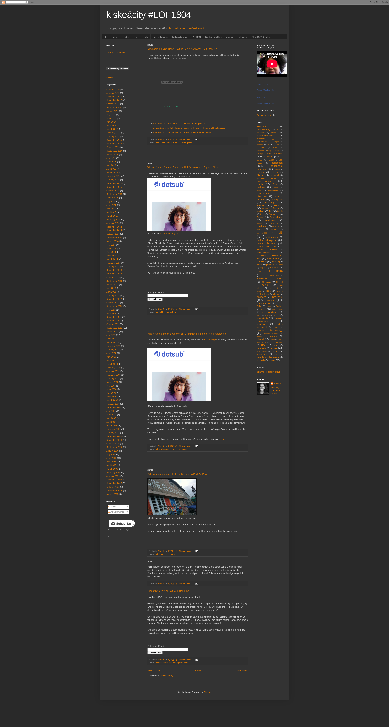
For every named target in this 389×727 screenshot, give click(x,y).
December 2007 (114, 407)
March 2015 (112, 216)
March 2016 (112, 172)
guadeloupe (262, 226)
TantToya (260, 330)
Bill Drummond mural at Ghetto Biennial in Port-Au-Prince (178, 474)
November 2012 (114, 299)
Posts (113, 506)
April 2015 (111, 212)
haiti (168, 142)
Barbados (260, 151)
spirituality (261, 324)
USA (263, 345)
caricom (277, 169)
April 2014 (111, 255)
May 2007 (111, 418)
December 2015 (114, 183)
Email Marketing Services (117, 530)
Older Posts (241, 670)
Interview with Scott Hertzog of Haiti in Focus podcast (179, 123)
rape (281, 309)
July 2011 (110, 335)
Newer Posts (154, 670)
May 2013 (111, 288)
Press (136, 37)
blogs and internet (270, 153)
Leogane (263, 268)
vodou (274, 351)
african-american (265, 135)
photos (276, 294)
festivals (261, 211)
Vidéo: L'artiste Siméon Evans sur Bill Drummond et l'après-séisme (183, 167)
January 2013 (113, 295)
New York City (274, 288)
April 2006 (111, 465)
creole (260, 184)
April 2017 (111, 125)
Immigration (273, 258)
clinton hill (274, 175)
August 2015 (112, 198)
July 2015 (111, 201)
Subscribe (242, 37)
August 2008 (112, 382)
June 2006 (111, 458)
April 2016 (111, 169)
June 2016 (111, 161)
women (271, 360)
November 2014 (114, 230)
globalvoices (270, 220)
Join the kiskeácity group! (269, 372)
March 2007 (112, 425)
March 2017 (112, 129)
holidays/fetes (263, 252)
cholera (275, 172)
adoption (260, 133)
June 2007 (111, 414)
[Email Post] (196, 139)
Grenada (274, 223)
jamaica (270, 264)
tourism (273, 336)
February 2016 (113, 176)
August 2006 (112, 451)
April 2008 (111, 396)
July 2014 (111, 245)
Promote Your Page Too (265, 90)
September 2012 (114, 306)
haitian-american (266, 246)
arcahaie (260, 145)
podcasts (182, 142)
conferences (264, 181)
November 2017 (114, 100)
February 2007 (113, 429)
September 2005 (114, 490)
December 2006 (114, 436)
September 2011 (114, 328)
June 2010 (111, 353)
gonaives (260, 223)
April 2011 (111, 338)
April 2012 (111, 313)
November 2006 (114, 440)
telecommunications (271, 333)
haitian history (266, 243)
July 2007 (111, 411)
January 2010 (113, 371)
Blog (106, 37)
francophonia (276, 217)
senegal (268, 315)
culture (261, 187)
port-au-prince (170, 312)
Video (115, 37)
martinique (262, 278)
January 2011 (112, 349)
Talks (145, 37)
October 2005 (113, 487)
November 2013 (114, 273)
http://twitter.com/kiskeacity (187, 28)
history (273, 249)
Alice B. (278, 383)
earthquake (160, 142)
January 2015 (113, 223)
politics (190, 142)
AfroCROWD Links (261, 37)
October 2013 (113, 277)
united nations (276, 342)
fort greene (274, 214)
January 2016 (113, 179)
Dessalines (273, 190)
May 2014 (111, 252)
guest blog (276, 226)
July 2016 (111, 158)
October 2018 (113, 89)
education (261, 205)
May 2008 (111, 393)
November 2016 (114, 143)
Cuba (275, 184)
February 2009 (113, 375)
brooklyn (268, 156)
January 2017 (113, 136)
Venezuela (261, 348)
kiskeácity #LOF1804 (148, 15)
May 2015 (111, 208)
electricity (265, 208)
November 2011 (114, 320)
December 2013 (114, 270)
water (276, 354)
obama (280, 291)
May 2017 (111, 122)
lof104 (259, 271)
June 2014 (111, 248)
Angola (276, 142)
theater (259, 336)
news (259, 291)
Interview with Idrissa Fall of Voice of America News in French (183, 132)
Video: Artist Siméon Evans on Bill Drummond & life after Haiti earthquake (187, 333)
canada (270, 160)
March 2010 (112, 364)
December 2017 (114, 96)
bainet (275, 148)
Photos (125, 37)
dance (259, 190)
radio (273, 309)
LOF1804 (276, 271)
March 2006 (112, 469)
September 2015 (114, 194)
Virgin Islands (262, 351)
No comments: (186, 139)
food (262, 214)
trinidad (260, 339)
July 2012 (111, 310)
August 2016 (112, 154)
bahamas (261, 148)
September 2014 (114, 237)
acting (277, 130)
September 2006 (114, 447)
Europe (276, 208)
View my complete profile (275, 390)
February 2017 (113, 133)
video (274, 348)
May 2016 (111, 165)
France (260, 217)
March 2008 (112, 400)
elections (278, 205)
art (157, 312)
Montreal (279, 282)
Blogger (207, 692)
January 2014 (113, 266)
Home (198, 670)
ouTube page (209, 339)
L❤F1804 (196, 37)
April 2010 (111, 360)
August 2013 (112, 284)
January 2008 (113, 404)
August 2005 (112, 494)
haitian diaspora (266, 240)
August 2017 (112, 111)
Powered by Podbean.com (171, 106)
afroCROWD (261, 97)
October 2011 (112, 324)
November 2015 (114, 187)
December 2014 (114, 227)
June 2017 (111, 118)
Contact (229, 37)
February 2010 (113, 367)
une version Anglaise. (170, 233)
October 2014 (113, 234)
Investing (276, 262)
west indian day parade (268, 357)
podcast (261, 297)
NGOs (268, 291)
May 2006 (111, 461)
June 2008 (111, 389)
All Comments (117, 512)
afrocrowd (261, 139)
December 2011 (114, 317)
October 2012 (113, 302)
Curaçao (276, 187)
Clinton (260, 175)
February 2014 (113, 263)
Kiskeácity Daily (179, 37)
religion (259, 315)
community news (266, 178)
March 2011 (112, 342)
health (260, 249)
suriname (275, 327)
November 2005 (114, 483)
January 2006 (113, 476)
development (263, 193)
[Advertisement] (197, 153)
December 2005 (114, 479)
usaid (276, 345)
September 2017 (114, 107)
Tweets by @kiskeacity (117, 52)
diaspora (262, 196)
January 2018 (113, 93)
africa (273, 132)
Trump (272, 339)
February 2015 (113, 219)
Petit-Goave (264, 294)
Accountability (263, 129)
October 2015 (113, 190)
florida (280, 211)
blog (269, 151)
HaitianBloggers (160, 37)
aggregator (275, 139)
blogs (277, 151)
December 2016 (114, 140)
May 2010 (111, 357)
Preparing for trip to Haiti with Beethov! (168, 591)
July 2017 (111, 114)
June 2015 (111, 205)
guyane (274, 229)
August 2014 (112, 241)
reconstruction (269, 312)
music (265, 285)
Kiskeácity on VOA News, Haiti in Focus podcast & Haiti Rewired (182, 49)
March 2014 (112, 259)
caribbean (277, 162)
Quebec (279, 306)
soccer (277, 315)
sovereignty (262, 318)
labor (281, 265)
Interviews (262, 261)
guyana (260, 229)
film (270, 211)
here (222, 439)
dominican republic (164, 663)
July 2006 (111, 454)
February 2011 (113, 346)
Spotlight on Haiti (213, 37)
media (174, 142)
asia (277, 145)
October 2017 (113, 104)
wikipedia (261, 360)
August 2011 (112, 331)
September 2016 (114, 151)
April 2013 (111, 292)
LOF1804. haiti (273, 276)
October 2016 (113, 147)
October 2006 (113, 443)
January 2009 (113, 378)
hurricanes (261, 256)
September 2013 (114, 281)
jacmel (260, 265)
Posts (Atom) (167, 675)
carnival (260, 172)
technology (276, 330)
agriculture (262, 141)
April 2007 (111, 422)
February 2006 (113, 472)
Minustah (266, 282)
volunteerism (262, 354)
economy (269, 202)
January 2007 (113, 432)
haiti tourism (272, 237)
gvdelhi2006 (262, 233)
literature (273, 267)
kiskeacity (111, 77)
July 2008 (111, 386)
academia (261, 126)
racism (263, 309)
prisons (269, 306)
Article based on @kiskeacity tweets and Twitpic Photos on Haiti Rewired (189, 128)
